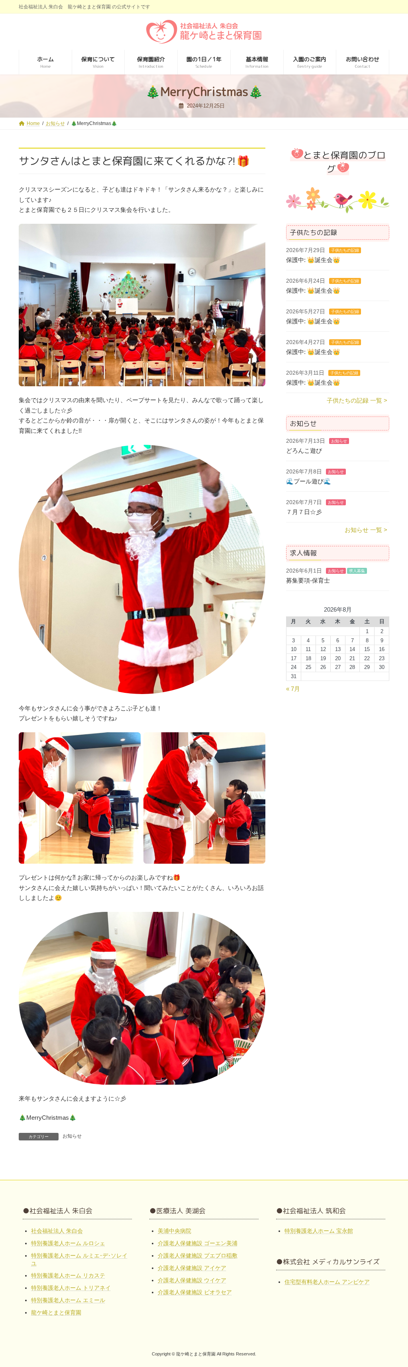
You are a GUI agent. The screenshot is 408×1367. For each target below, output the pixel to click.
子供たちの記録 (345, 250)
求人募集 (357, 571)
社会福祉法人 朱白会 (57, 1231)
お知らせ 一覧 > (366, 530)
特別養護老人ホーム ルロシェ (68, 1243)
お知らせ (72, 1136)
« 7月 (293, 688)
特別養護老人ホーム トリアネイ (71, 1288)
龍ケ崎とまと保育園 (56, 1312)
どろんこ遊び (304, 451)
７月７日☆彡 (304, 512)
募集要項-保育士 (308, 580)
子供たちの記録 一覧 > (357, 400)
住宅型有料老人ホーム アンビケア (327, 1282)
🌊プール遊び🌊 (308, 481)
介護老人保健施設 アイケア (192, 1268)
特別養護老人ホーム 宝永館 (318, 1231)
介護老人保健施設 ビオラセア (195, 1292)
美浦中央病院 (174, 1231)
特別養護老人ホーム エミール (68, 1300)
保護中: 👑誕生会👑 (313, 259)
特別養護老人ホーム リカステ (68, 1275)
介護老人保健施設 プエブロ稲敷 (197, 1255)
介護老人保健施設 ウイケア (192, 1280)
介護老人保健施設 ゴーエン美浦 (197, 1243)
